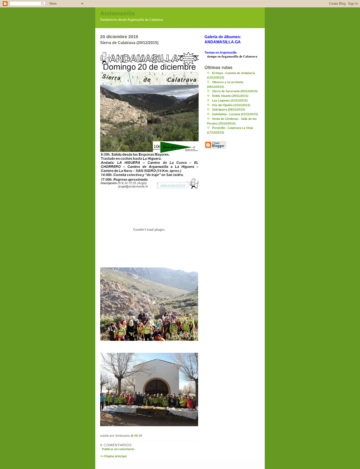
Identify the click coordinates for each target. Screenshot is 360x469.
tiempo (212, 56)
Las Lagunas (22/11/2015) (230, 100)
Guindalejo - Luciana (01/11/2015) (235, 114)
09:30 (138, 435)
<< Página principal (113, 456)
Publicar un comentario (118, 449)
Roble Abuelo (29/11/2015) (230, 95)
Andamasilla (117, 13)
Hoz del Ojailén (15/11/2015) (231, 105)
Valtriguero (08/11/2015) (228, 109)
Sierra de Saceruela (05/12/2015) (235, 91)
